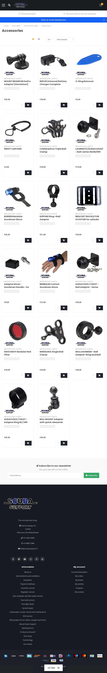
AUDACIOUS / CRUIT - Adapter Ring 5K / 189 (15, 421)
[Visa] (53, 660)
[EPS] (45, 656)
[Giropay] (53, 656)
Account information (79, 572)
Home (6, 25)
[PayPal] (100, 656)
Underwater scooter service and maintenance (28, 612)
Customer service (28, 588)
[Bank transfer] (13, 656)
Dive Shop (28, 636)
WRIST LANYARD (13, 148)
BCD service (27, 616)
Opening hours (28, 628)
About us (27, 572)
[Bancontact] (92, 656)
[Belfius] (21, 656)
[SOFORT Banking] (37, 656)
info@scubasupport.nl (28, 548)
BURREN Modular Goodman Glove (13, 218)
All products (79, 592)
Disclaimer (28, 580)
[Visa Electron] (61, 660)
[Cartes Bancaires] (29, 656)
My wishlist (79, 584)
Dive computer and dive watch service (28, 596)
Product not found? (27, 632)
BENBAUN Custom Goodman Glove (49, 286)
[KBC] (68, 656)
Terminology (28, 640)
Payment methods (27, 584)
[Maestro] (76, 656)
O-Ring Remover (84, 81)
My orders (79, 576)
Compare (79, 588)
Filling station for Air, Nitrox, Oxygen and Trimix (28, 620)
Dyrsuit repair (27, 608)
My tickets (79, 580)
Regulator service (28, 592)
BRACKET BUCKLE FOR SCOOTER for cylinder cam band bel (87, 219)
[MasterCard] (84, 656)
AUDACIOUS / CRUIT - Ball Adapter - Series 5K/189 (87, 287)
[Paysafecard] (45, 660)
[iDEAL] (60, 656)
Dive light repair (28, 604)
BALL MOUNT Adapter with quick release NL (51, 421)
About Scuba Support (27, 624)
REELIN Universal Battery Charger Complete (53, 83)
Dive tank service (28, 600)
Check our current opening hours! (53, 20)
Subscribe (92, 475)
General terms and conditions (28, 576)
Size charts (27, 644)
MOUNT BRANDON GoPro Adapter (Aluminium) (17, 83)
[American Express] (6, 656)
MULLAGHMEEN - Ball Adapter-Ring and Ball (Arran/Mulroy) (88, 354)
